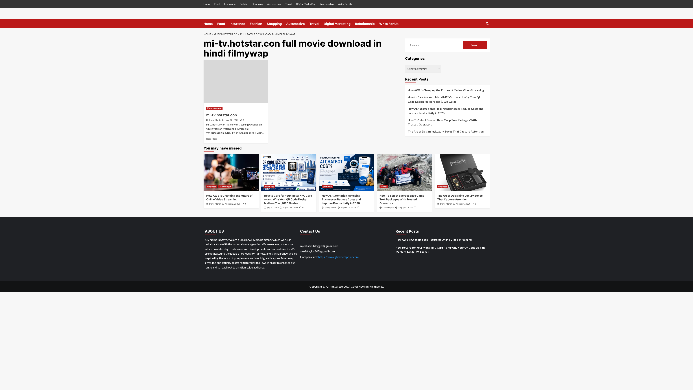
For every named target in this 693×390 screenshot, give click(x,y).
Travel (288, 4)
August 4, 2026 (463, 204)
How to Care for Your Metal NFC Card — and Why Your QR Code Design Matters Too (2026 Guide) (444, 99)
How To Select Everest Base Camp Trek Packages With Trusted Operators (442, 122)
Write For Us (345, 4)
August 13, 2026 (290, 207)
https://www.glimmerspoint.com (338, 257)
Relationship (327, 4)
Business (211, 186)
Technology (225, 186)
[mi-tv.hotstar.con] (236, 81)
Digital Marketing (305, 4)
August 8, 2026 (405, 207)
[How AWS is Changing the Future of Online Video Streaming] (231, 172)
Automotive (274, 4)
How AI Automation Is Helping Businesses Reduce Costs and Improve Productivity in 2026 (445, 111)
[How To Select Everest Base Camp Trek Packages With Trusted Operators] (404, 172)
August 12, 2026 (348, 207)
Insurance (230, 4)
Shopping (257, 4)
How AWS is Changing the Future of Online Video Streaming (446, 90)
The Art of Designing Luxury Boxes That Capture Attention (446, 131)
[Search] (487, 24)
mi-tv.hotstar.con (221, 115)
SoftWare (327, 186)
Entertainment (214, 108)
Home (207, 4)
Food (217, 4)
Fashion (244, 4)
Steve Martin (215, 120)
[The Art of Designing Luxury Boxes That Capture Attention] (462, 172)
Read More (211, 138)
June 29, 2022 (232, 120)
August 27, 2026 (232, 204)
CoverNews (358, 286)
